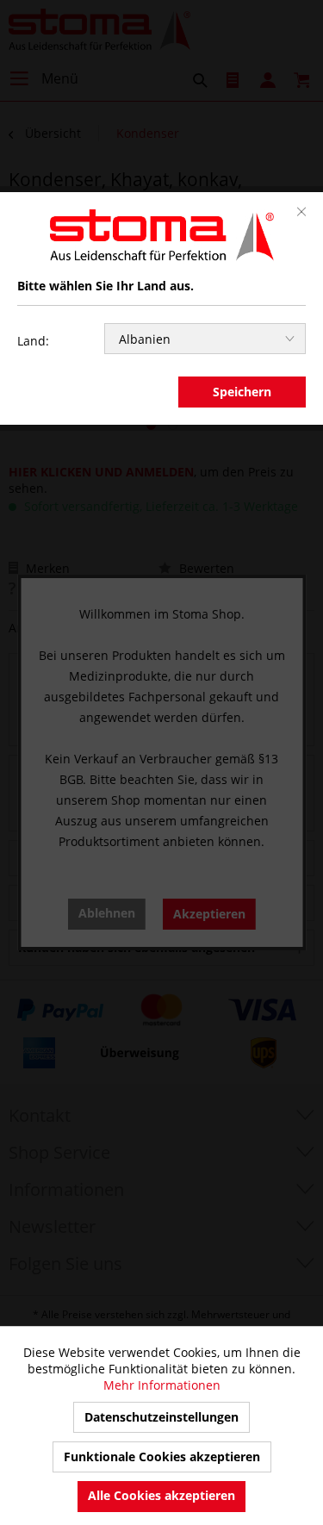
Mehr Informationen (162, 1385)
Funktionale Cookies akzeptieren (162, 1456)
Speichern (242, 391)
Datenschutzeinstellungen (161, 1417)
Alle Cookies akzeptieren (161, 1495)
